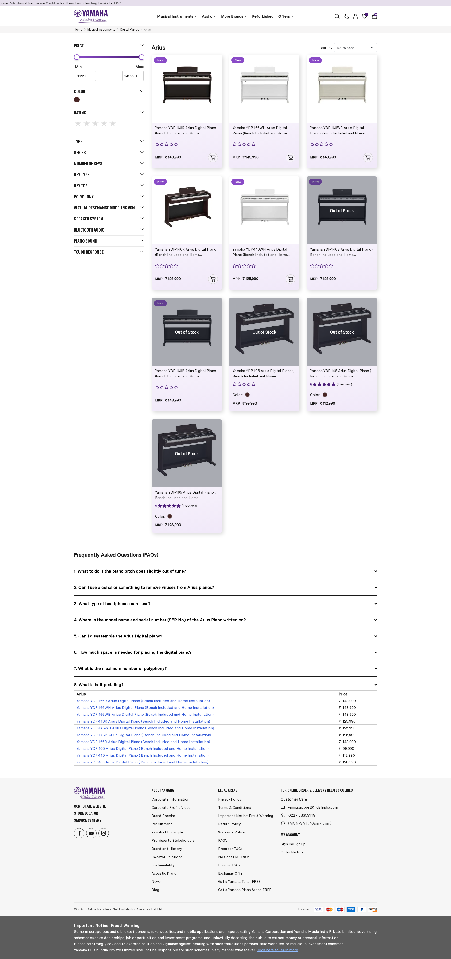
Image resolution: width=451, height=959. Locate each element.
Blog (155, 890)
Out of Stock (342, 210)
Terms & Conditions (234, 807)
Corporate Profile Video (171, 807)
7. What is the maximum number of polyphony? (120, 668)
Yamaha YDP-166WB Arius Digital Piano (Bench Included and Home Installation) (337, 131)
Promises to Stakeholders (173, 840)
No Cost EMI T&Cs (233, 857)
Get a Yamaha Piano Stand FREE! (245, 890)
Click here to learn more (277, 949)
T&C (91, 3)
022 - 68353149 (301, 815)
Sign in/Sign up (293, 844)
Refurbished (263, 16)
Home (78, 29)
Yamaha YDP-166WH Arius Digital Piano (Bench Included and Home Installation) (260, 131)
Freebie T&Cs (229, 865)
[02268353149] (346, 16)
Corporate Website (90, 806)
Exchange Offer (231, 873)
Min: (78, 66)
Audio (207, 16)
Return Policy (229, 824)
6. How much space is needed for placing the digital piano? (132, 652)
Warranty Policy (231, 832)
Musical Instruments (175, 16)
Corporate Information (170, 799)
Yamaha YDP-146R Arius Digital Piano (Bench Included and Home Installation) (185, 253)
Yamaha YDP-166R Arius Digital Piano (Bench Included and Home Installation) (185, 131)
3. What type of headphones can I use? (112, 603)
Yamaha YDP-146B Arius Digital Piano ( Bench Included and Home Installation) (341, 253)
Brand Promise (164, 816)
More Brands (232, 16)
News (156, 881)
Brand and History (167, 848)
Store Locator (86, 813)
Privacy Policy (229, 799)
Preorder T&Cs (230, 848)
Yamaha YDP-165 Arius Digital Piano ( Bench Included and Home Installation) (185, 496)
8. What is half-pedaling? (98, 684)
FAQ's (222, 840)
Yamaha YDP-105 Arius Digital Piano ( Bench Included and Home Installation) (263, 374)
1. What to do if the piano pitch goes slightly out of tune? (130, 571)
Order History (292, 852)
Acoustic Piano (164, 873)
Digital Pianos (129, 29)
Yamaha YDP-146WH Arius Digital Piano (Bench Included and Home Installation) (260, 253)
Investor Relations (167, 857)
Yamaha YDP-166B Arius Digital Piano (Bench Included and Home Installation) (185, 374)
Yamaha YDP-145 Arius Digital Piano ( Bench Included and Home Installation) (340, 374)
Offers (284, 16)
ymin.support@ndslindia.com (313, 807)
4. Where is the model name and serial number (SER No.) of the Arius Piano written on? (160, 619)
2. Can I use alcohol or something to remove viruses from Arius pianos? (144, 587)
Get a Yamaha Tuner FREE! (240, 881)
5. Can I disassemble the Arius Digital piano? (118, 636)
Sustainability (163, 865)
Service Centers (87, 820)
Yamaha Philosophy (167, 832)
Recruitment (162, 824)
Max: (140, 66)
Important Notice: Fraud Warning (245, 816)
